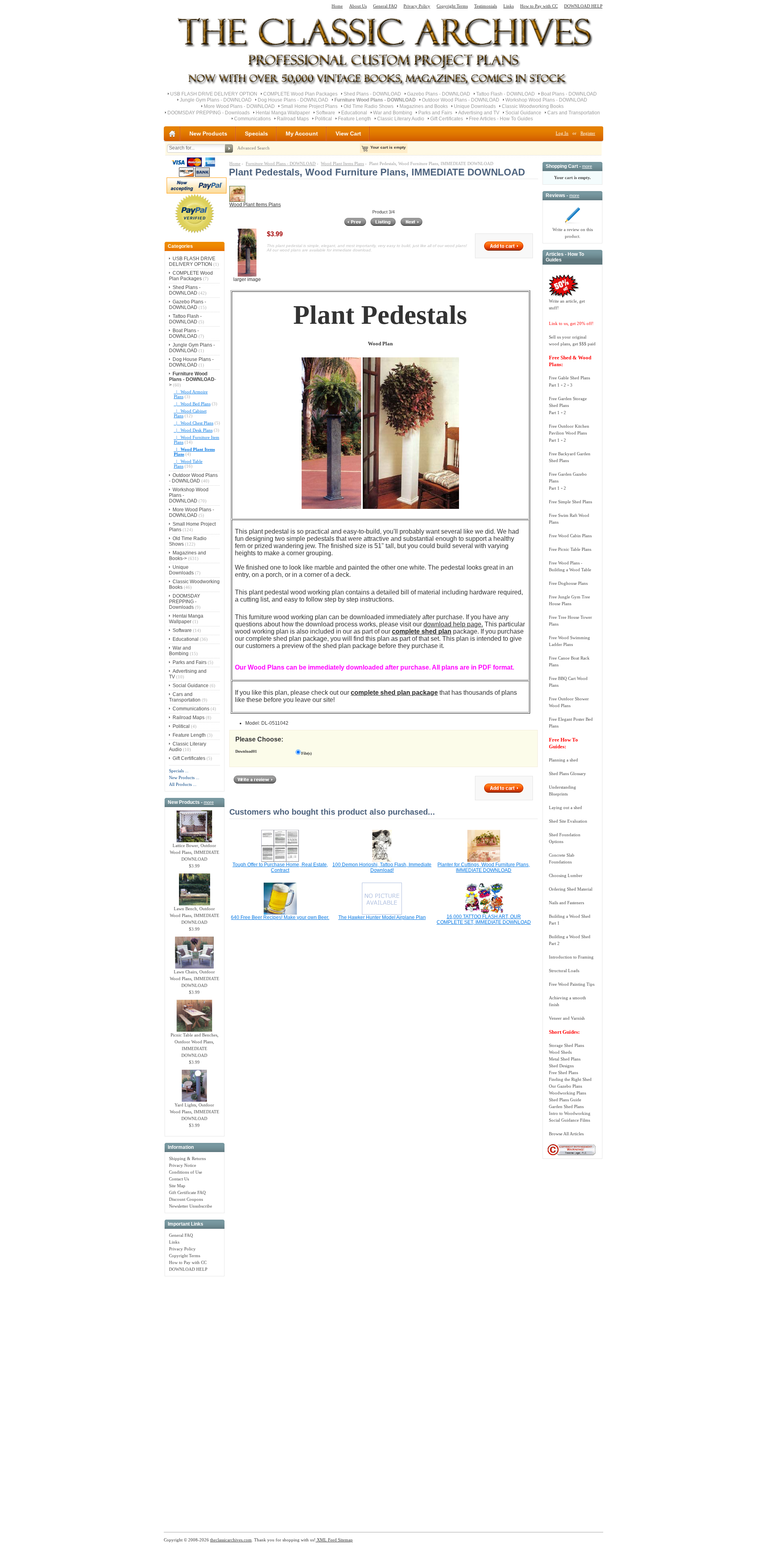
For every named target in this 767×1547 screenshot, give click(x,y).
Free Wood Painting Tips (571, 984)
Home (337, 6)
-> (192, 379)
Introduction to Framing (571, 957)
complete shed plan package (394, 692)
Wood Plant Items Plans (342, 163)
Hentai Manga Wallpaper (283, 113)
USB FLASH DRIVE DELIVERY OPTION (213, 94)
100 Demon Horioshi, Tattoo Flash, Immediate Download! (381, 867)
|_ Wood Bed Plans (192, 403)
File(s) (306, 753)
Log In (562, 133)
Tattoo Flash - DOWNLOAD (505, 94)
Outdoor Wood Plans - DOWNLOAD (460, 100)
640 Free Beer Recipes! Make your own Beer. (280, 917)
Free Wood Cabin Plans (570, 535)
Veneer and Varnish (567, 1018)
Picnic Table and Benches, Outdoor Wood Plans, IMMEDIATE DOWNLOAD (195, 1045)
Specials (256, 133)
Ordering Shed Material (570, 889)
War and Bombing (392, 113)
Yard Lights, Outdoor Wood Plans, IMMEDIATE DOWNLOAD (194, 1111)
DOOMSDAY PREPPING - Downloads (208, 113)
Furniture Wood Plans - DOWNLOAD (281, 163)
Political (323, 119)
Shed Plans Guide (565, 1099)
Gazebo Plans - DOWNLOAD (438, 94)
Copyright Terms (452, 6)
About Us (358, 6)
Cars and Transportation (573, 113)
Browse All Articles (566, 1133)
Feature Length (354, 119)
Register (587, 133)
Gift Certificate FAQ (187, 1192)
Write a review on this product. (572, 233)
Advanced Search (253, 148)
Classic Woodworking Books (533, 106)
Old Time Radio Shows (368, 106)
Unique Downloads (475, 106)
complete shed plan (421, 631)
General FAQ (385, 6)
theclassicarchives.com (231, 1539)
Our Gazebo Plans (565, 1086)
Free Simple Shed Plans (570, 501)
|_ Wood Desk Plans (193, 430)
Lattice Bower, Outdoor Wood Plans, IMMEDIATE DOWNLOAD (194, 852)
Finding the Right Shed (570, 1079)
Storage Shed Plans (566, 1045)
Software (325, 113)
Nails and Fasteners (566, 902)
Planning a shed (563, 760)
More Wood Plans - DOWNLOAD (239, 106)
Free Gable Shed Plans (569, 377)
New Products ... (184, 777)
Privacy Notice (182, 1165)
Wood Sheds (560, 1052)
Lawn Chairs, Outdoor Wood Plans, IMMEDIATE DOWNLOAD (194, 978)
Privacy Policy (416, 6)
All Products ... (183, 784)
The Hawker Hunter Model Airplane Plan (382, 917)
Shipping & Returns (187, 1158)
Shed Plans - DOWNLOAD (372, 94)
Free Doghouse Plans (568, 583)
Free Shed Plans (563, 1072)
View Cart (348, 133)
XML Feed (326, 1539)
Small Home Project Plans (309, 106)
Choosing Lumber (565, 875)
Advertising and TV (478, 113)
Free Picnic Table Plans (570, 549)
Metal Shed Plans (564, 1059)
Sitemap (345, 1539)
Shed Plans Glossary (567, 773)
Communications (252, 119)
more (209, 802)
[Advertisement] (195, 1400)
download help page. (453, 624)
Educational (354, 113)
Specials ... (179, 770)
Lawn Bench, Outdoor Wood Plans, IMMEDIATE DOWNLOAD (194, 915)
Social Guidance (523, 113)
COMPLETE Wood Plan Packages (300, 94)
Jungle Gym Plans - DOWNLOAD (216, 100)
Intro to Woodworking (569, 1113)
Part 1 (554, 385)
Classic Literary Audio (400, 119)
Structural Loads (564, 970)
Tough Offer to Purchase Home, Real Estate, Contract (280, 867)
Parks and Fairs (435, 113)
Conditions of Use (185, 1172)
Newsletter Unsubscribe (190, 1206)
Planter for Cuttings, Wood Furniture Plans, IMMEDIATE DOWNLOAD (483, 867)
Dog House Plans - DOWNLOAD (293, 100)
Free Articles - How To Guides (501, 119)
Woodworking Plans (567, 1092)
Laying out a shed (565, 807)
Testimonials (485, 6)
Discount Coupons (186, 1199)
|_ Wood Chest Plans (193, 423)
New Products (208, 133)
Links (508, 6)
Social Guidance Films (569, 1120)
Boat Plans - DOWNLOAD (569, 94)
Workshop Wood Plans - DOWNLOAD (546, 100)
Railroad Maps (293, 119)
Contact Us (179, 1178)
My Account (302, 133)
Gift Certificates (446, 119)
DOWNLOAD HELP (583, 6)
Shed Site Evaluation (568, 821)
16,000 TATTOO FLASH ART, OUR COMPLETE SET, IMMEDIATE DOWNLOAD (484, 919)
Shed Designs (561, 1065)
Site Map (177, 1185)
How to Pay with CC (539, 6)
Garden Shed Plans (566, 1106)
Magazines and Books (423, 106)
